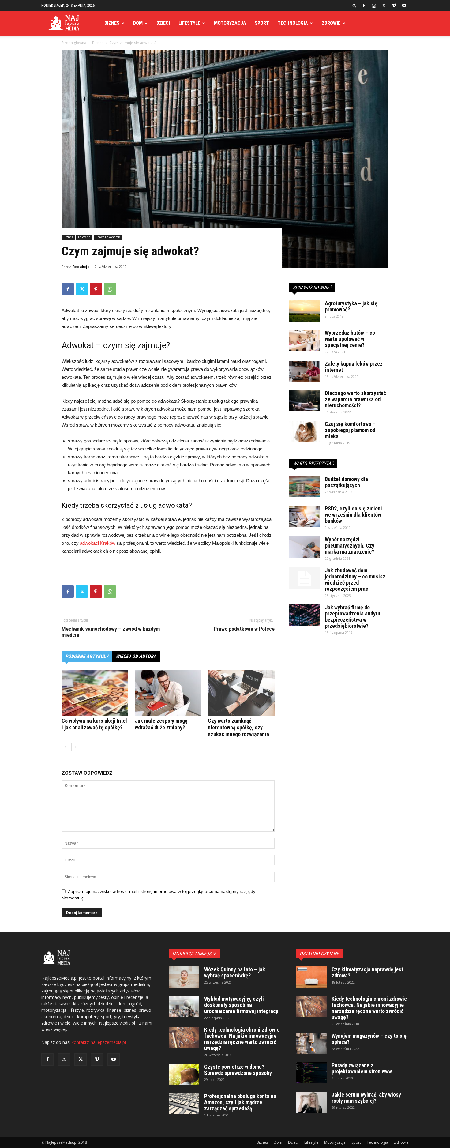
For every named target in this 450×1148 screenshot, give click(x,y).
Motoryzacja (230, 23)
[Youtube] (404, 5)
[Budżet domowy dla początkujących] (304, 486)
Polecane (84, 237)
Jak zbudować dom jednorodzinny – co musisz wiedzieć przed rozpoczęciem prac (355, 579)
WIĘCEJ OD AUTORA (136, 656)
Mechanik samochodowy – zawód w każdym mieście (111, 632)
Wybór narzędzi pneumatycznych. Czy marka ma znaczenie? (349, 545)
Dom (138, 23)
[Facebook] (363, 5)
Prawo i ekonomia (108, 237)
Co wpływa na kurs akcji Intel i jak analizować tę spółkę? (94, 724)
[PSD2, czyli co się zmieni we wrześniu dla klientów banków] (304, 516)
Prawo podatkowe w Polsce (244, 629)
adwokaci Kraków (97, 543)
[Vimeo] (394, 5)
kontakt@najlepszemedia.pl (99, 1042)
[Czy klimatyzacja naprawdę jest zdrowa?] (311, 977)
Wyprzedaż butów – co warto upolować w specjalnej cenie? (350, 338)
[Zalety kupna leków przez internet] (304, 371)
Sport (262, 23)
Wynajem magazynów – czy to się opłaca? (369, 1039)
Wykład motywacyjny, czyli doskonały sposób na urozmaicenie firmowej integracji (241, 1005)
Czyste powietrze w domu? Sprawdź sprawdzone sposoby (238, 1069)
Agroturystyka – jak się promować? (351, 306)
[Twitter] (383, 5)
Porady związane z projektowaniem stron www (362, 1068)
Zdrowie (331, 23)
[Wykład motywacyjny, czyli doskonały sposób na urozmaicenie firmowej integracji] (184, 1006)
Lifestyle (189, 23)
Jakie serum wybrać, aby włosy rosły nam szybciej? (366, 1097)
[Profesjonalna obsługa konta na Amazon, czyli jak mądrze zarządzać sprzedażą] (184, 1103)
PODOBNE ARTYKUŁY (86, 656)
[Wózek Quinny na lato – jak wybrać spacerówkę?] (184, 977)
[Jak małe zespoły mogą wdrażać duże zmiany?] (168, 693)
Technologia (293, 23)
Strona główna (74, 42)
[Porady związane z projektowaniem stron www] (311, 1072)
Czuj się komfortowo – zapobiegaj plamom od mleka (350, 430)
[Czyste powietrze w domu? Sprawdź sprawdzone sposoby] (184, 1074)
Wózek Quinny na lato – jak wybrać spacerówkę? (234, 972)
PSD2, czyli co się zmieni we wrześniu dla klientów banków (353, 514)
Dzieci (163, 23)
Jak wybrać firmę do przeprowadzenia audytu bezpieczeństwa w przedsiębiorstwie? (352, 616)
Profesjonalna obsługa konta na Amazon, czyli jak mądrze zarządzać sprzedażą (240, 1102)
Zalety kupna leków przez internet (354, 366)
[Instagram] (373, 5)
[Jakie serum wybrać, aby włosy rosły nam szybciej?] (311, 1102)
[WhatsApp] (110, 289)
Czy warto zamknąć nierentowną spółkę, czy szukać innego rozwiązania (238, 727)
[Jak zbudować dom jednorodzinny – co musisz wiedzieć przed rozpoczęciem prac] (304, 578)
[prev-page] (65, 747)
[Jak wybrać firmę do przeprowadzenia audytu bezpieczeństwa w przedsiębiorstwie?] (304, 615)
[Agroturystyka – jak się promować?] (304, 311)
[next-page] (75, 747)
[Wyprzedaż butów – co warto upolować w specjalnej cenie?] (304, 340)
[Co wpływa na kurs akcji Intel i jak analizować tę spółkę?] (95, 693)
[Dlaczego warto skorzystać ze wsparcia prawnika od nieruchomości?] (304, 400)
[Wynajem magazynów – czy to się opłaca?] (311, 1043)
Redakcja (81, 266)
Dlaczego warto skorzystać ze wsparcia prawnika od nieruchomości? (355, 399)
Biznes (111, 23)
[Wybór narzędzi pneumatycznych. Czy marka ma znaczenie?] (304, 547)
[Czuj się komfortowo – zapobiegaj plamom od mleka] (304, 431)
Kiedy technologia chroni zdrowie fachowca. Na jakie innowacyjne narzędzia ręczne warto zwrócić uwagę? (241, 1038)
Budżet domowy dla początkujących (346, 482)
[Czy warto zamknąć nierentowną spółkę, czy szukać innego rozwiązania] (241, 693)
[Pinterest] (96, 289)
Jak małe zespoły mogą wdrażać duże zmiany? (161, 724)
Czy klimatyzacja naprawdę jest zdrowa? (367, 972)
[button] (354, 5)
